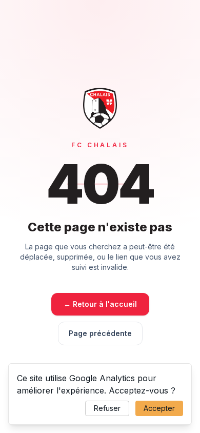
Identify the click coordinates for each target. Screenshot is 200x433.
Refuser (107, 408)
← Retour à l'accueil (100, 304)
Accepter (159, 408)
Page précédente (100, 333)
